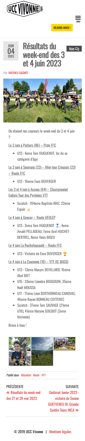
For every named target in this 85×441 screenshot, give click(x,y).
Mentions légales (60, 431)
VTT (43, 375)
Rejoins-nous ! (62, 27)
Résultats (26, 375)
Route (36, 375)
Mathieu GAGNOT (18, 72)
